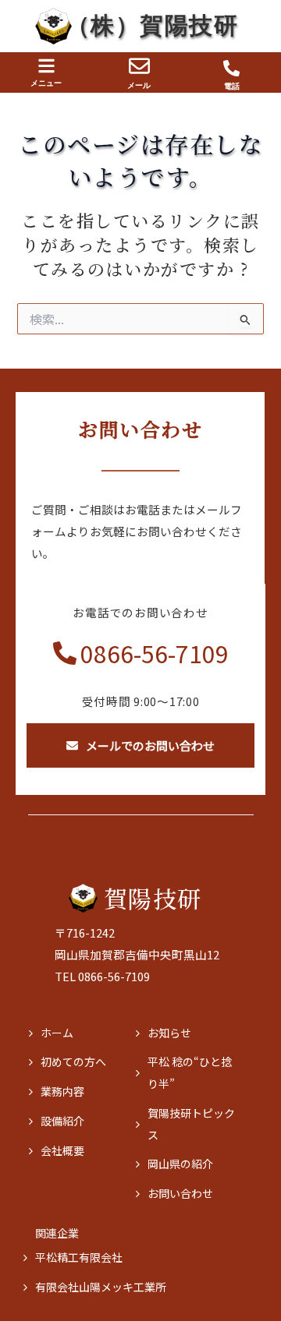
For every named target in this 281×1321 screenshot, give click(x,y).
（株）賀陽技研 (152, 25)
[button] (46, 65)
